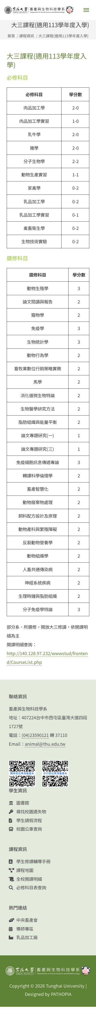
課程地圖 (24, 870)
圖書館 (22, 802)
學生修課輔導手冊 (32, 861)
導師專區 (24, 929)
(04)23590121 (35, 735)
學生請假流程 (28, 820)
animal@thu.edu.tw (45, 744)
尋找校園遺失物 (30, 811)
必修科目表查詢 (30, 887)
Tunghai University (65, 986)
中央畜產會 (26, 920)
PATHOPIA (61, 994)
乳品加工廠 (26, 937)
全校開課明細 (28, 879)
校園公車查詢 (28, 829)
